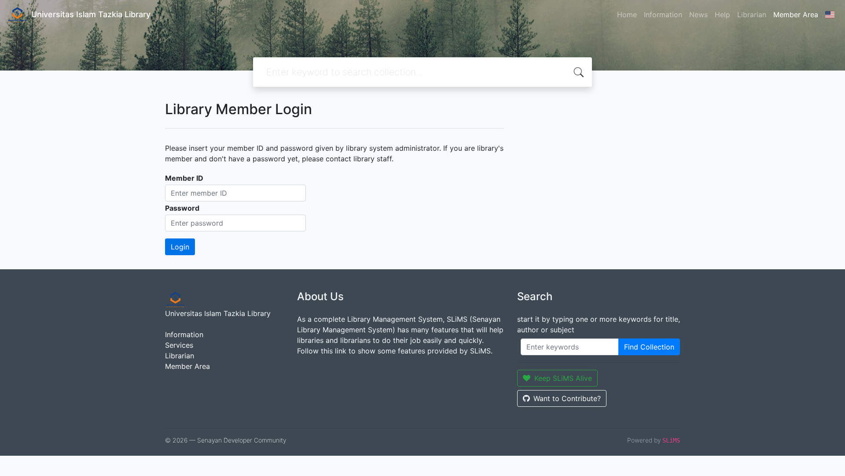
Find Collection (649, 346)
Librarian (751, 14)
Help (722, 14)
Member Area (795, 14)
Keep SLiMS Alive (563, 378)
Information (663, 14)
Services (179, 345)
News (698, 14)
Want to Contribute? (567, 398)
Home (627, 14)
